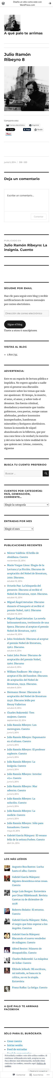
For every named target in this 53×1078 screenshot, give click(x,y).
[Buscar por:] (23, 473)
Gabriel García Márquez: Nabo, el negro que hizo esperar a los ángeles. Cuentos (30, 924)
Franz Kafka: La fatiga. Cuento (29, 987)
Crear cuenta (14, 1041)
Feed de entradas (17, 1049)
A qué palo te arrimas (23, 33)
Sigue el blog (15, 324)
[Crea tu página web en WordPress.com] (26, 3)
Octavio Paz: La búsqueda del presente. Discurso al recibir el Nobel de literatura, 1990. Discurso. (27, 589)
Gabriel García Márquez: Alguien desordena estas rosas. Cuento (30, 881)
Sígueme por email (18, 288)
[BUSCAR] (46, 473)
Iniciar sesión (15, 1045)
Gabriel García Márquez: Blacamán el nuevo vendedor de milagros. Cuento (29, 938)
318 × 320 (23, 162)
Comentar (38, 216)
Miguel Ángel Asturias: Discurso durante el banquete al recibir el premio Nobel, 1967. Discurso (25, 606)
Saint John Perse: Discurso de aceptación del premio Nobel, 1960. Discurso (24, 659)
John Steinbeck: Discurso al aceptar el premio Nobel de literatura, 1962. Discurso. (27, 643)
